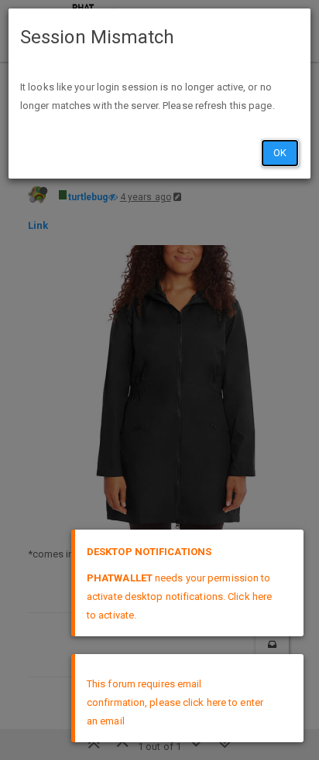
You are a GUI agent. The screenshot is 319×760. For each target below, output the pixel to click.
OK (279, 152)
